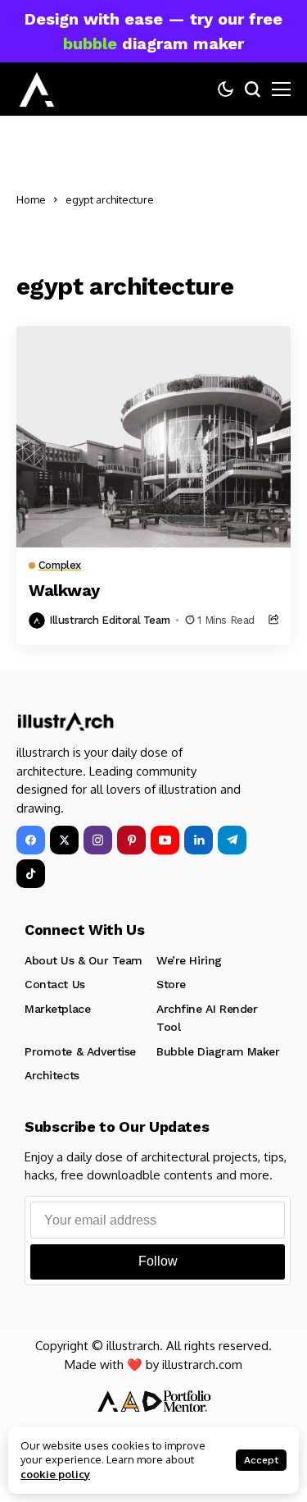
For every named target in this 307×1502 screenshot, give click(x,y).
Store (171, 984)
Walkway (64, 590)
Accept (261, 1460)
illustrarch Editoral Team (109, 620)
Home (31, 199)
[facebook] (30, 840)
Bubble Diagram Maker (218, 1051)
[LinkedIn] (198, 840)
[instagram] (98, 840)
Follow (158, 1261)
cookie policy (55, 1474)
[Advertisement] (226, 200)
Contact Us (55, 984)
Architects (52, 1075)
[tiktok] (30, 873)
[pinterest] (131, 840)
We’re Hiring (189, 960)
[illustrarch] (36, 89)
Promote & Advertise (80, 1051)
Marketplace (57, 1008)
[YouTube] (165, 840)
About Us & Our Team (83, 960)
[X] (64, 840)
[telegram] (232, 840)
